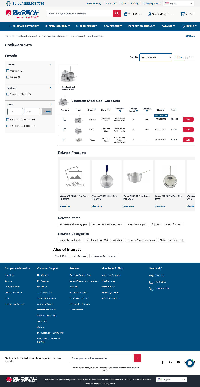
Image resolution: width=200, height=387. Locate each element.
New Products (108, 286)
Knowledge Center (152, 3)
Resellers (74, 286)
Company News (12, 286)
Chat (124, 3)
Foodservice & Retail (27, 36)
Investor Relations (13, 292)
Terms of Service (132, 367)
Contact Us (111, 3)
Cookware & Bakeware (54, 36)
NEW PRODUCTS (113, 26)
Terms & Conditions (93, 383)
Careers (8, 281)
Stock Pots (61, 256)
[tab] (179, 57)
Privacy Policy (117, 367)
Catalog (134, 3)
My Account (43, 281)
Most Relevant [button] (148, 57)
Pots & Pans (76, 36)
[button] (178, 3)
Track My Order (44, 292)
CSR (7, 298)
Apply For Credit (45, 304)
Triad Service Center (79, 298)
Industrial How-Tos (111, 298)
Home (8, 36)
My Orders (42, 286)
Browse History (94, 3)
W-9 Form (42, 321)
